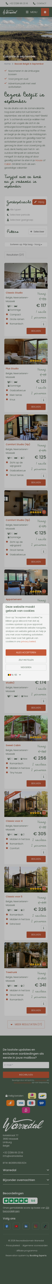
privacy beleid (28, 641)
